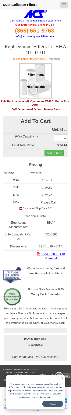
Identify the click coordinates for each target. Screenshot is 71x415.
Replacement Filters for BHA (28, 58)
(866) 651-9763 (34, 30)
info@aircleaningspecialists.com (35, 36)
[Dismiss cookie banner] (62, 378)
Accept (53, 404)
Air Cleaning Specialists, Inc (23, 370)
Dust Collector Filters (20, 5)
